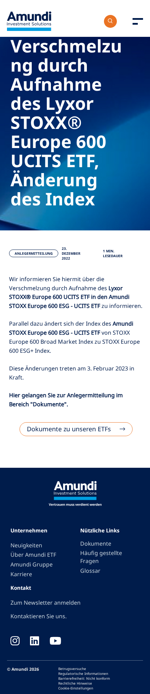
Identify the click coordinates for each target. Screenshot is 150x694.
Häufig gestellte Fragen (101, 557)
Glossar (90, 570)
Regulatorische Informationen (83, 673)
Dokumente (95, 543)
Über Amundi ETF (33, 554)
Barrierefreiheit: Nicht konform (84, 678)
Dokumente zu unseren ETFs (69, 429)
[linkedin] (34, 641)
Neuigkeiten (26, 545)
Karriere (21, 574)
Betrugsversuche (72, 668)
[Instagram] (15, 641)
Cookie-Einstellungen (75, 688)
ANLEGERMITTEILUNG (34, 253)
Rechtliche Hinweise (75, 683)
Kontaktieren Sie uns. (38, 616)
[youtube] (55, 641)
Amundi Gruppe (31, 564)
